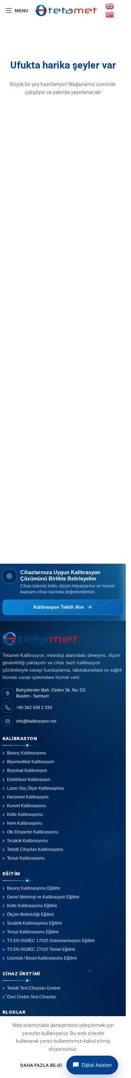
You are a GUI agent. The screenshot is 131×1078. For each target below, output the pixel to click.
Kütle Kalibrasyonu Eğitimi (32, 905)
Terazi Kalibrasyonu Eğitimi (33, 931)
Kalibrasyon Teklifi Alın (59, 607)
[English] (110, 6)
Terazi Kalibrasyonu (26, 858)
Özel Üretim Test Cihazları (31, 996)
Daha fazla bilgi (41, 1065)
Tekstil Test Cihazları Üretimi (33, 988)
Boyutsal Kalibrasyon (27, 770)
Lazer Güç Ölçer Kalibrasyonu (35, 788)
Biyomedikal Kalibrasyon (30, 761)
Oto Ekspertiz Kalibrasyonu (32, 832)
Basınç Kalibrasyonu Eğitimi (33, 888)
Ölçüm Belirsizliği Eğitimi (30, 914)
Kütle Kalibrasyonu (25, 814)
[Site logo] (66, 10)
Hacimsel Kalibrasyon (28, 797)
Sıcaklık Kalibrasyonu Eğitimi (34, 923)
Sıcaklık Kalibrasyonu (27, 840)
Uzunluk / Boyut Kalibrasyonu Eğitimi (42, 958)
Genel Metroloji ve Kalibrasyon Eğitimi (43, 897)
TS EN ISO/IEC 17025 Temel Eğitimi (41, 949)
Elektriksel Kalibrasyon (28, 779)
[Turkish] (110, 14)
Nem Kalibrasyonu (24, 823)
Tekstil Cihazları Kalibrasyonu (35, 849)
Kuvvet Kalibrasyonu (26, 805)
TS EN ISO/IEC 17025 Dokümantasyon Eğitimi (51, 940)
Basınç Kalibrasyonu (26, 753)
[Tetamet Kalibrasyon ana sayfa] (63, 639)
